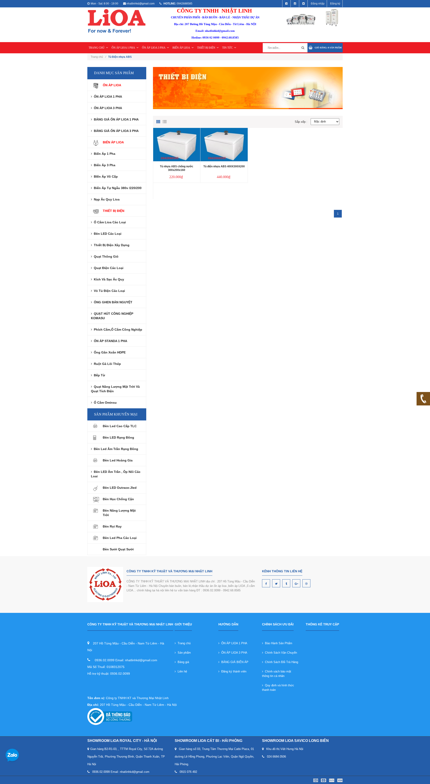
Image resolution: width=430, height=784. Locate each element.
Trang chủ (183, 643)
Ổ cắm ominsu (104, 402)
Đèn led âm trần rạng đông (115, 449)
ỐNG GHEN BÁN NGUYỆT (112, 302)
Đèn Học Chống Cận (118, 499)
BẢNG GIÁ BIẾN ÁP (233, 662)
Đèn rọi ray (112, 526)
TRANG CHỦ (97, 47)
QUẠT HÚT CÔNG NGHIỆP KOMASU (112, 316)
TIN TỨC (227, 47)
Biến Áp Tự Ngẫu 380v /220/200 (117, 188)
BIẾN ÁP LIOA (181, 47)
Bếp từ (98, 375)
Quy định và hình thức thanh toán (278, 687)
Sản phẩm (183, 652)
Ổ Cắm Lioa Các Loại (109, 222)
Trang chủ (98, 56)
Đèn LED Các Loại (106, 233)
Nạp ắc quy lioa (106, 199)
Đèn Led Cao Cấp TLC (120, 426)
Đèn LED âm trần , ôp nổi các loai (115, 474)
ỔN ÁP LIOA (112, 85)
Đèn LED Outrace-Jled (120, 487)
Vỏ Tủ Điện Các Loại (108, 291)
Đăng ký (335, 3)
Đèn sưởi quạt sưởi (118, 549)
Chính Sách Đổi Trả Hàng (280, 662)
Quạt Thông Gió (105, 256)
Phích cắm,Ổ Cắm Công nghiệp (117, 329)
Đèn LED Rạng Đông (118, 437)
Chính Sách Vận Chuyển (280, 652)
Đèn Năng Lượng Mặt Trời (119, 513)
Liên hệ (181, 671)
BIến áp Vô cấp (105, 176)
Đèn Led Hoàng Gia (118, 460)
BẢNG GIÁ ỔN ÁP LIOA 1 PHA (115, 119)
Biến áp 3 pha (103, 165)
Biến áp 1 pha (103, 153)
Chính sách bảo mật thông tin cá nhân (276, 674)
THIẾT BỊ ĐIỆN (206, 47)
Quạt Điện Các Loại (107, 268)
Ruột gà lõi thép (106, 364)
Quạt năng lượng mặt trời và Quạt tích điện (115, 389)
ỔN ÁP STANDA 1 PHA (109, 341)
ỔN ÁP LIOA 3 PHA (154, 47)
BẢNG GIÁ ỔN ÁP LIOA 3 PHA (115, 131)
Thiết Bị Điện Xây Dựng (110, 245)
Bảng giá (182, 662)
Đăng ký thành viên (232, 671)
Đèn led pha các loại (120, 538)
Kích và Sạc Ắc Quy (108, 279)
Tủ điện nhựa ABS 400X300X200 (224, 166)
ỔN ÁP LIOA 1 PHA (123, 47)
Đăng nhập (318, 3)
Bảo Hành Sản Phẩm (277, 643)
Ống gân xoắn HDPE (109, 352)
